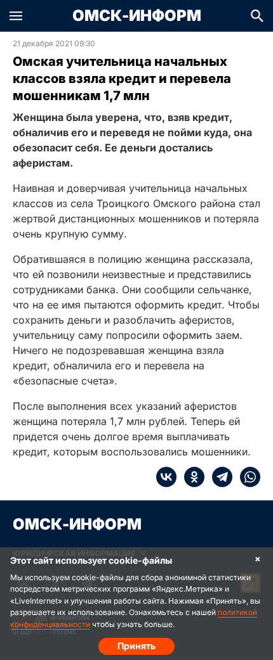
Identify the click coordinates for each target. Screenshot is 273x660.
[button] (16, 16)
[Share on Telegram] (218, 477)
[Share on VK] (166, 477)
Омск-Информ (136, 16)
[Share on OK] (190, 477)
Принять (136, 645)
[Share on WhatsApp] (246, 477)
